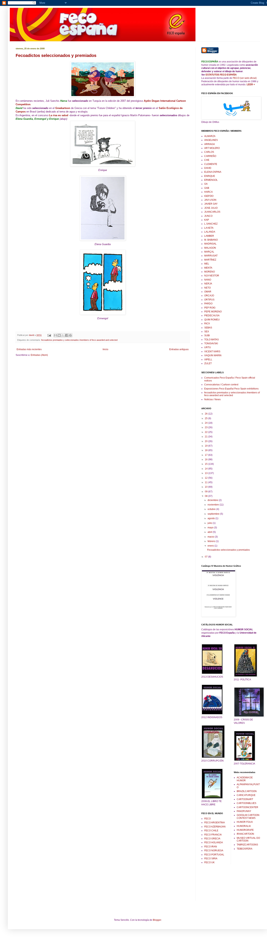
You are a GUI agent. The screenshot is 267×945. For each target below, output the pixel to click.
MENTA (208, 267)
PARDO (208, 303)
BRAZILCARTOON (247, 791)
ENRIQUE (209, 176)
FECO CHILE (211, 830)
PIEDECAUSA (212, 315)
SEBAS (208, 327)
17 (206, 455)
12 (206, 478)
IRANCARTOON (245, 834)
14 (206, 468)
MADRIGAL (210, 243)
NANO (207, 279)
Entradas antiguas (179, 349)
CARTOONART (245, 799)
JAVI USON (210, 200)
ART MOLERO (212, 148)
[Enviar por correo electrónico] (55, 335)
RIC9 (207, 323)
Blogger (157, 920)
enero (211, 545)
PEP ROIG (209, 307)
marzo (211, 536)
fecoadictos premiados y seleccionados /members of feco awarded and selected (79, 340)
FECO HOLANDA (213, 842)
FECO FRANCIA (213, 834)
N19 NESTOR (211, 275)
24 (206, 423)
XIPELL (208, 359)
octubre (212, 509)
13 (206, 473)
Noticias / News (212, 399)
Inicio (105, 349)
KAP (206, 219)
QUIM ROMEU (212, 319)
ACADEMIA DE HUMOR (245, 779)
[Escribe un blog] (59, 335)
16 (206, 459)
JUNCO (208, 216)
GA (206, 184)
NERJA (208, 283)
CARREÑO (210, 156)
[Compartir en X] (63, 335)
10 (206, 487)
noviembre (214, 504)
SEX (206, 331)
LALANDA (209, 231)
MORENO (209, 271)
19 (206, 445)
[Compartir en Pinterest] (70, 335)
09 (206, 491)
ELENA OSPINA (212, 172)
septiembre (214, 514)
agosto (211, 518)
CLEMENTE (210, 164)
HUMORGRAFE (245, 830)
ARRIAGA (209, 144)
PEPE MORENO (213, 311)
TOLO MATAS (211, 339)
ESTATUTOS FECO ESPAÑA (221, 74)
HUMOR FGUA (245, 822)
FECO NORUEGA (213, 850)
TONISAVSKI (211, 343)
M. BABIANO (211, 239)
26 (206, 413)
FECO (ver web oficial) (245, 78)
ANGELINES (211, 140)
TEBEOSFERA (244, 848)
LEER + (250, 84)
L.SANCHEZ (211, 223)
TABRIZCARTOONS (247, 844)
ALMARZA (209, 136)
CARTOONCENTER (247, 807)
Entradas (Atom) (39, 355)
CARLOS (209, 152)
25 (206, 418)
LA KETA (208, 228)
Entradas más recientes (29, 349)
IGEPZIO (208, 196)
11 (206, 482)
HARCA (208, 192)
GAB (206, 188)
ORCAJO (209, 295)
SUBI (207, 335)
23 (206, 427)
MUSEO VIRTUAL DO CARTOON (248, 839)
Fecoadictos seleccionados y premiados (56, 55)
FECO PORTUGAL (214, 854)
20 (206, 441)
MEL (206, 263)
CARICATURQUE (246, 795)
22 (206, 432)
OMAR (207, 291)
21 (206, 436)
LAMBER (209, 236)
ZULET (208, 363)
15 (206, 464)
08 (206, 496)
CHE (206, 160)
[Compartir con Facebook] (67, 335)
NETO (207, 287)
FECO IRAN (210, 846)
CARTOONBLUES (246, 803)
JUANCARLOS (212, 211)
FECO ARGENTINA (214, 822)
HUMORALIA (244, 826)
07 (206, 556)
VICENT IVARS (212, 351)
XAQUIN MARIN (212, 355)
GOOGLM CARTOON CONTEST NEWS (248, 816)
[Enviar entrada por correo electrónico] (49, 335)
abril (210, 532)
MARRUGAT (211, 255)
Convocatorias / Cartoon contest (221, 384)
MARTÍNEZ (210, 259)
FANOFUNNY (244, 811)
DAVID (207, 168)
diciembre (213, 500)
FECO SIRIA (210, 858)
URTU (207, 347)
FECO (207, 818)
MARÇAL (209, 251)
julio (210, 523)
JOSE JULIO (211, 208)
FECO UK (209, 862)
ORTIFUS (209, 299)
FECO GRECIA (212, 838)
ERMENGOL (211, 180)
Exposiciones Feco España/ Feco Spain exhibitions (231, 388)
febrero (212, 541)
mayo (211, 527)
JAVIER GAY (211, 203)
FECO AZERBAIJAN (215, 826)
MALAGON (210, 247)
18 (206, 450)
